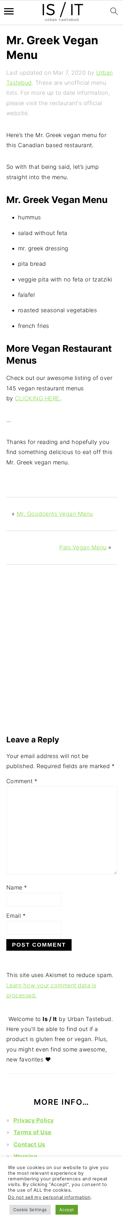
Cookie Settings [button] (30, 1209)
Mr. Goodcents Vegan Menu (55, 513)
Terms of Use (33, 1132)
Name (16, 887)
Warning (26, 1156)
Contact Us (29, 1144)
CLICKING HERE (37, 398)
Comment (22, 781)
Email (16, 915)
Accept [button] (66, 1209)
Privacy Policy (34, 1120)
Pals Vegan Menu (83, 547)
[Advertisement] (61, 658)
